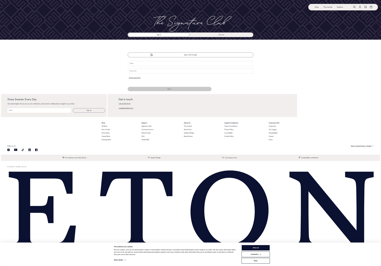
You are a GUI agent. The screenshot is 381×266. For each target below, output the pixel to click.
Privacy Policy (228, 129)
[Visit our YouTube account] (15, 149)
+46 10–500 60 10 (124, 103)
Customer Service (147, 129)
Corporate (272, 126)
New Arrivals (106, 129)
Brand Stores (188, 136)
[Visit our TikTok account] (23, 150)
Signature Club (146, 126)
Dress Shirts (106, 133)
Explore (340, 7)
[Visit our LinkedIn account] (29, 150)
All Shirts (104, 126)
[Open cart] (371, 7)
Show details (118, 260)
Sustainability (273, 133)
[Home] (190, 211)
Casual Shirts (106, 136)
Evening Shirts (106, 140)
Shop (317, 7)
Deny (255, 261)
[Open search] (354, 7)
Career (271, 136)
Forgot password (134, 78)
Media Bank (145, 140)
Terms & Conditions (230, 126)
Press (271, 140)
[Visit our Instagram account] (8, 150)
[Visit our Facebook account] (36, 150)
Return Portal (145, 133)
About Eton (188, 129)
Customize (254, 254)
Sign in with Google (190, 55)
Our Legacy (273, 129)
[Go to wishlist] (365, 7)
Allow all (256, 248)
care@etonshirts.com (126, 108)
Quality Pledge (189, 133)
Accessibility (228, 133)
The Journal (327, 7)
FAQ (142, 136)
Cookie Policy (228, 136)
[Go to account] (360, 7)
